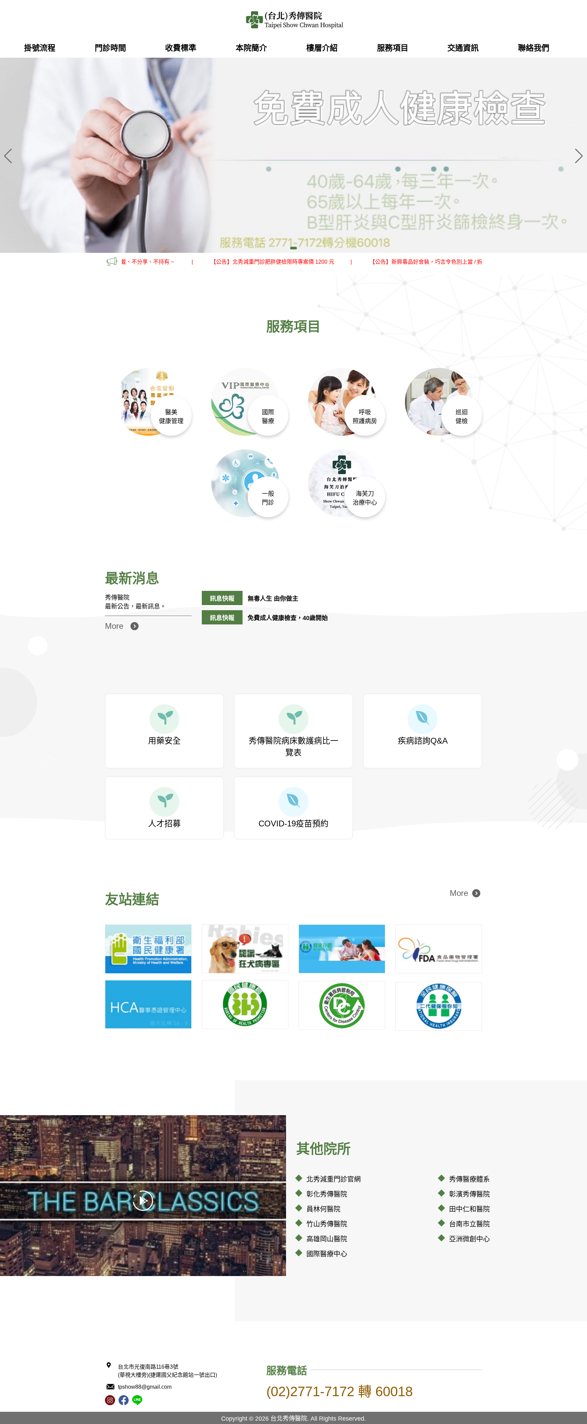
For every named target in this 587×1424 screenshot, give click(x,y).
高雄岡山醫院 (326, 1239)
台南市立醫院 (469, 1224)
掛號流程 (39, 47)
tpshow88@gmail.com (145, 1387)
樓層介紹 (322, 47)
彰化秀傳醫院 (326, 1194)
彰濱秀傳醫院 (469, 1194)
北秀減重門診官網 (333, 1179)
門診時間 (110, 47)
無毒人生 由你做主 (273, 598)
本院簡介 (251, 47)
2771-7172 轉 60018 (339, 1391)
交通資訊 (463, 47)
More (114, 626)
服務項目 (392, 47)
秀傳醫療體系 (469, 1179)
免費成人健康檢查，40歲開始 (288, 618)
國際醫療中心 (326, 1254)
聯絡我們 (533, 47)
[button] (579, 156)
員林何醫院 (323, 1209)
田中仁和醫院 (469, 1209)
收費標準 (180, 47)
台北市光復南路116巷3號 (167, 1371)
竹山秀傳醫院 (326, 1224)
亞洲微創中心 (469, 1239)
